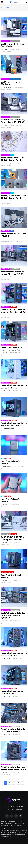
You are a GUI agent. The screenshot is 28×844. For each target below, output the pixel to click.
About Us (10, 809)
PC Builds (13, 806)
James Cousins (6, 466)
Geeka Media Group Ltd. (7, 823)
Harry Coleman (6, 87)
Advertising (19, 809)
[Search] (26, 2)
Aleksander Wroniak (8, 239)
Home (2, 7)
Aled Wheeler (6, 314)
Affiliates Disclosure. (6, 825)
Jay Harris (5, 49)
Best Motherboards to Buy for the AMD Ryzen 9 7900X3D (13, 615)
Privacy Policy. (19, 823)
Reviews (21, 806)
